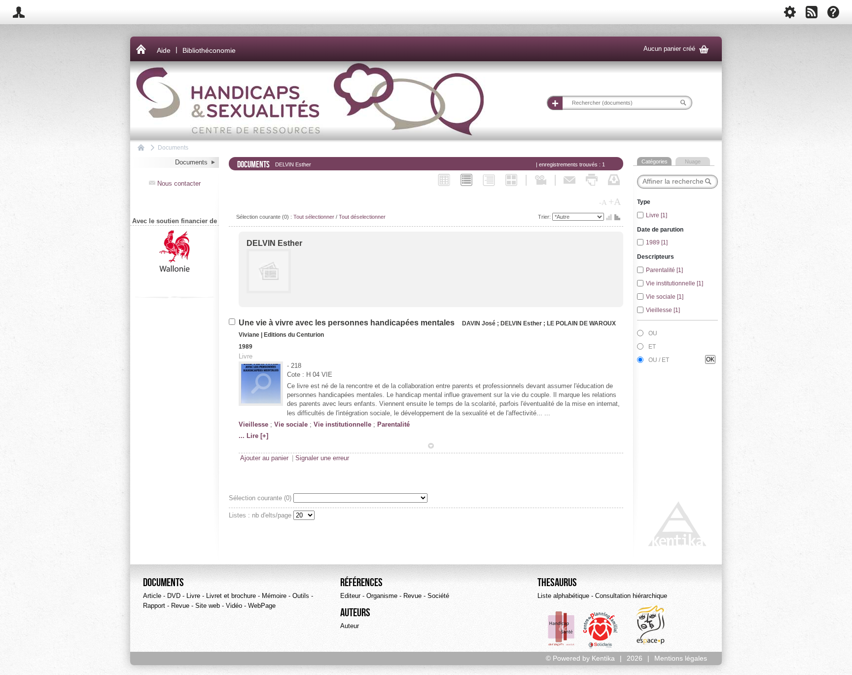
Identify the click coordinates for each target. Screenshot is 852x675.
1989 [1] (657, 242)
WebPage (262, 605)
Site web (207, 605)
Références (361, 583)
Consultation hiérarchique (631, 595)
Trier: (545, 217)
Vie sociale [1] (664, 296)
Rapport (154, 605)
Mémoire (274, 595)
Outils (300, 595)
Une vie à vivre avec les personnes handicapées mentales (349, 322)
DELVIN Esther (274, 243)
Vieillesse (253, 424)
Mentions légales (680, 658)
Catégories (654, 161)
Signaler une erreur (322, 458)
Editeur (350, 595)
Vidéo (234, 605)
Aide (164, 50)
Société (438, 595)
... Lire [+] (253, 435)
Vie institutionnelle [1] (674, 283)
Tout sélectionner (313, 217)
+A (614, 201)
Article (152, 595)
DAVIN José (479, 323)
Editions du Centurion (294, 334)
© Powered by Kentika (580, 658)
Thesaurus (557, 583)
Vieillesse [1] (663, 310)
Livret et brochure (231, 595)
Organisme (381, 595)
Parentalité (393, 424)
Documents (173, 147)
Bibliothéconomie (209, 50)
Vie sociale (291, 424)
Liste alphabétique (563, 595)
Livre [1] (656, 215)
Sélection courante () (261, 498)
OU (652, 333)
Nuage (693, 161)
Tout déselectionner (362, 217)
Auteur (349, 626)
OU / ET (658, 360)
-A (603, 202)
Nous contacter (175, 183)
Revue (180, 605)
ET (652, 346)
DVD (173, 595)
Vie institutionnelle (342, 424)
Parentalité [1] (664, 270)
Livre (193, 595)
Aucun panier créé (676, 49)
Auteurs (355, 613)
